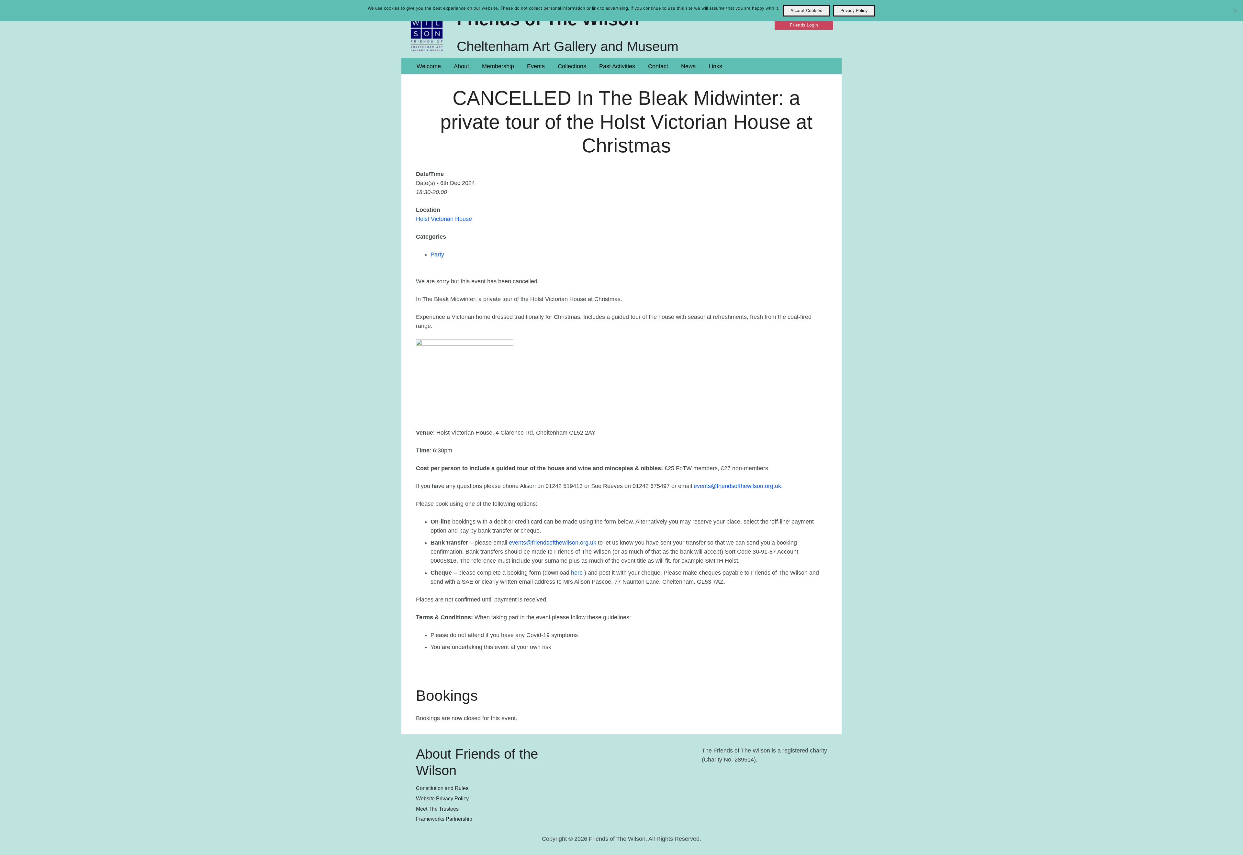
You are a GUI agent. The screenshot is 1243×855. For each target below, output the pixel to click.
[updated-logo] (426, 29)
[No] (1235, 10)
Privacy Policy (854, 10)
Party (437, 254)
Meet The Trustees (437, 809)
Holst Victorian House (444, 219)
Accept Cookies (806, 10)
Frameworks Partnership (444, 819)
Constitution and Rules (442, 788)
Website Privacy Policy (442, 798)
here (577, 572)
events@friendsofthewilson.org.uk (737, 486)
